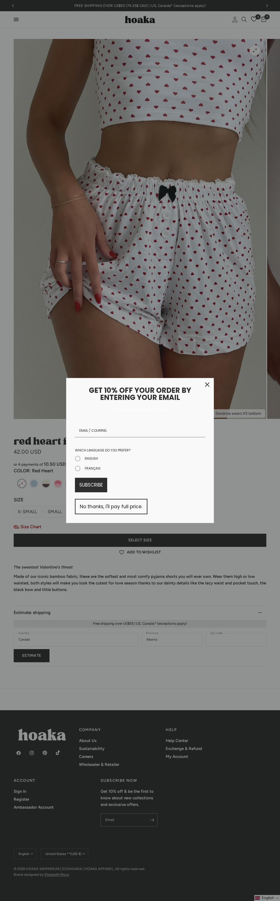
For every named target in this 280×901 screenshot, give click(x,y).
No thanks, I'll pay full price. (111, 506)
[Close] (207, 384)
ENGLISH (91, 458)
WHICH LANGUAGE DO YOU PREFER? (103, 450)
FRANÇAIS (93, 468)
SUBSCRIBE (91, 485)
